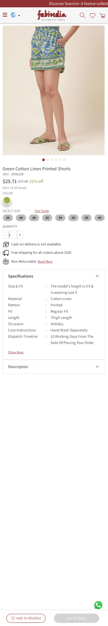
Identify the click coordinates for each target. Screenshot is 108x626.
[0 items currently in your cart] (102, 15)
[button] (7, 200)
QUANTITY (10, 226)
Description (18, 366)
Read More (45, 261)
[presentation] (83, 15)
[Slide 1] (43, 160)
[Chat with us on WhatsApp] (98, 605)
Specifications (20, 276)
